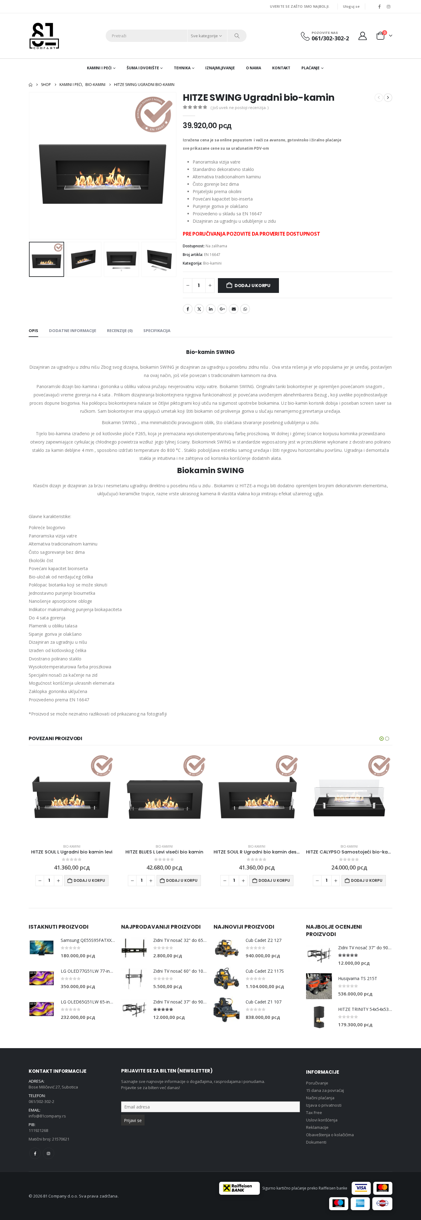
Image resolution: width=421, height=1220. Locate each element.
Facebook (188, 309)
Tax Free (314, 1112)
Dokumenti (316, 1142)
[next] (388, 97)
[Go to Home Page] (30, 84)
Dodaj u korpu (252, 285)
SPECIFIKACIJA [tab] (156, 330)
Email (234, 309)
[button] (30, 165)
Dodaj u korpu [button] (89, 880)
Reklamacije (317, 1127)
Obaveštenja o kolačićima (330, 1134)
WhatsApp (245, 309)
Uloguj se (351, 6)
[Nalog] (363, 36)
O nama (253, 68)
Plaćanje (310, 68)
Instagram (48, 1153)
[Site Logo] (44, 36)
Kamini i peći (99, 68)
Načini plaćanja (320, 1097)
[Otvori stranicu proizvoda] (72, 796)
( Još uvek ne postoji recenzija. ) (239, 107)
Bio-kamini (212, 263)
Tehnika (182, 68)
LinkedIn (211, 309)
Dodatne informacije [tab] (72, 330)
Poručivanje (317, 1083)
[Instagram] (388, 6)
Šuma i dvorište (143, 68)
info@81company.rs (47, 1116)
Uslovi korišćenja (321, 1120)
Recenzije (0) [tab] (120, 330)
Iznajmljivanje (220, 68)
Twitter (199, 309)
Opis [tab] (33, 330)
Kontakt (281, 68)
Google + (222, 309)
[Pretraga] (237, 36)
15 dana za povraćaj (325, 1090)
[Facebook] (379, 6)
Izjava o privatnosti (323, 1105)
